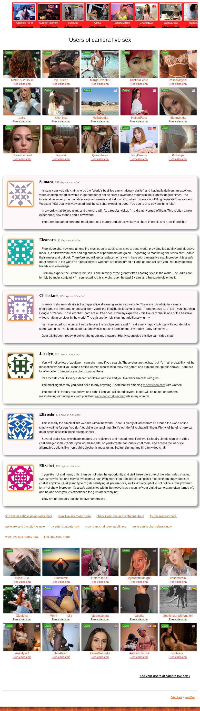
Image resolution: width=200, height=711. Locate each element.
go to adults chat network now (152, 526)
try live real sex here (163, 516)
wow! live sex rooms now (21, 537)
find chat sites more (57, 537)
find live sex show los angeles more (28, 516)
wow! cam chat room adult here (106, 526)
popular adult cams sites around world (122, 248)
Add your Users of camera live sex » (165, 676)
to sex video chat (154, 385)
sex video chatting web (110, 396)
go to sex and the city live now (25, 526)
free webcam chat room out (78, 371)
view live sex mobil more (74, 516)
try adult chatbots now (65, 526)
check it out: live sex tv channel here (120, 516)
